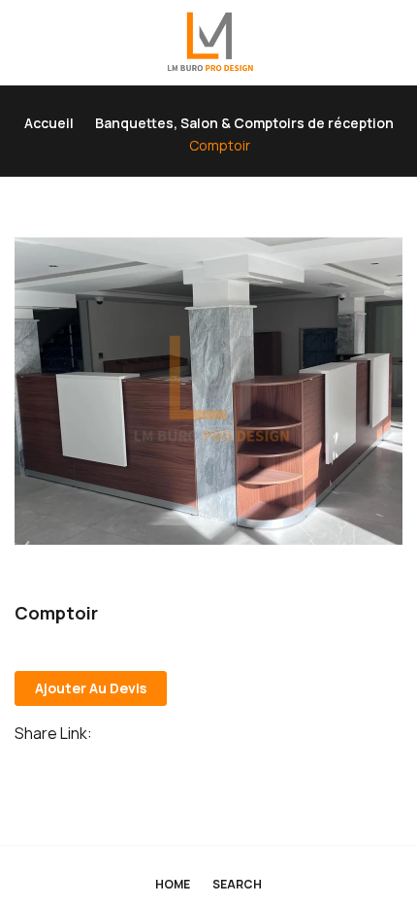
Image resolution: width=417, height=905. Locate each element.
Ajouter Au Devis (90, 688)
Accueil (49, 123)
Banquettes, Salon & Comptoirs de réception (244, 123)
